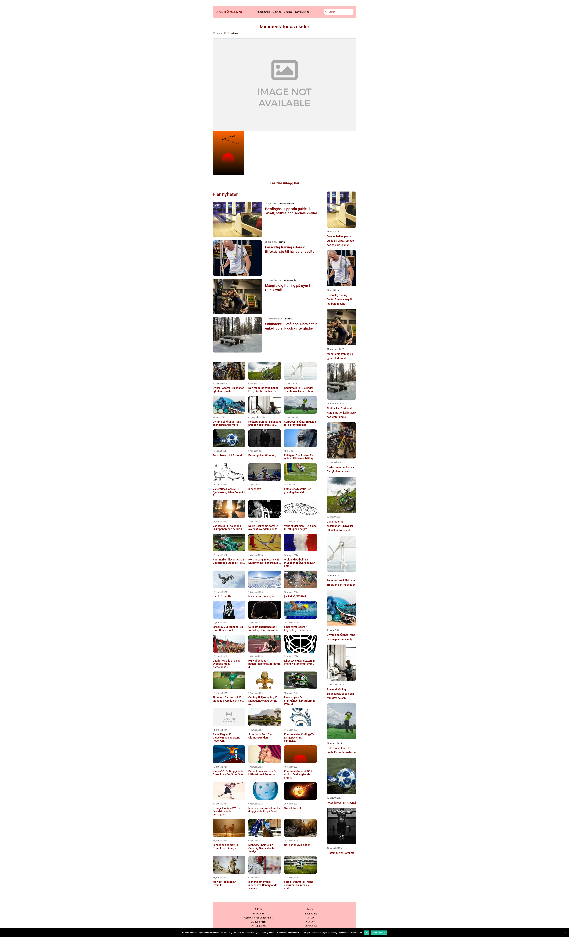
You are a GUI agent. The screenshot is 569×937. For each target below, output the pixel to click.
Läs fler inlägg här (284, 183)
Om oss (277, 11)
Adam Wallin (290, 280)
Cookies (288, 11)
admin (234, 33)
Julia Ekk (288, 319)
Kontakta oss (302, 11)
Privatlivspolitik (379, 933)
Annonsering (263, 11)
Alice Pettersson (286, 203)
